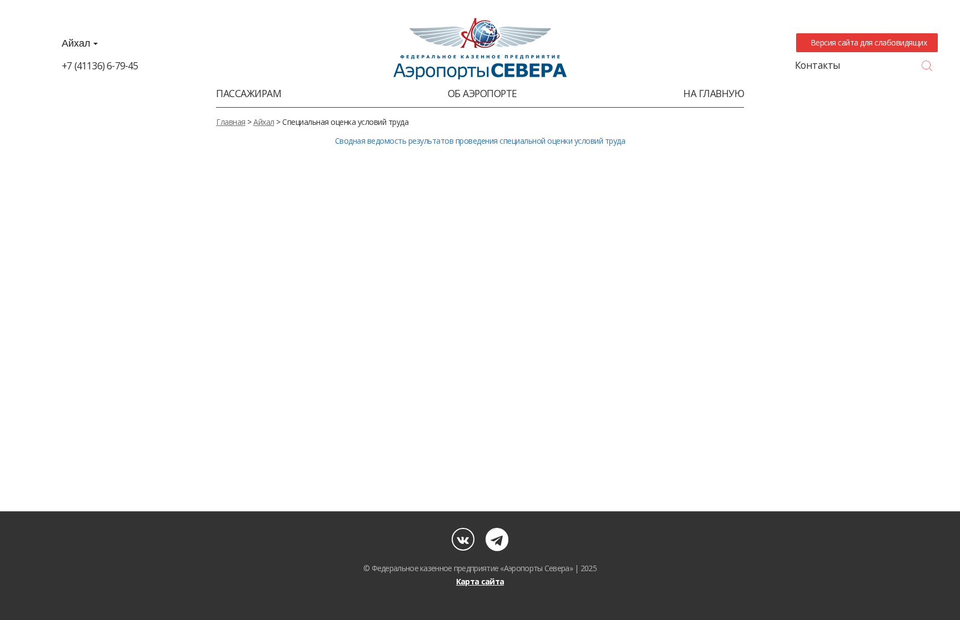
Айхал (77, 43)
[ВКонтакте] (463, 539)
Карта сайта (480, 581)
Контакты (818, 65)
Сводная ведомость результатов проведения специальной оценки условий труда (480, 140)
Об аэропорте (482, 93)
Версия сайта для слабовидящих (867, 42)
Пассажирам (248, 93)
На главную (713, 93)
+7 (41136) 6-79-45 (100, 65)
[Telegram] (497, 539)
